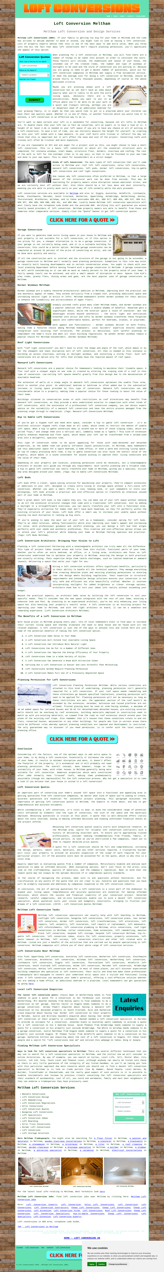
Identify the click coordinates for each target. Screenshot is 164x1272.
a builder (113, 1147)
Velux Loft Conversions (99, 1205)
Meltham (74, 193)
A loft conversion (51, 628)
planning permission (110, 47)
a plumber (140, 1147)
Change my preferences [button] (118, 1264)
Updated (50, 1247)
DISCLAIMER (140, 16)
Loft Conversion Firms (67, 1211)
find (26, 957)
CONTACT (130, 16)
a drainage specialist (78, 1147)
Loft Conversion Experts (41, 1205)
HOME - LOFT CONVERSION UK (82, 1238)
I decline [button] (101, 1264)
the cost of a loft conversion (93, 1037)
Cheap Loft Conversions (85, 1208)
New (43, 1247)
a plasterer (105, 1141)
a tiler (100, 1144)
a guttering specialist (48, 1150)
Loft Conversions (93, 1211)
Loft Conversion (71, 1205)
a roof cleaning (132, 1144)
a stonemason (37, 1144)
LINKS (115, 16)
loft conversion (135, 41)
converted (86, 125)
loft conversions (81, 176)
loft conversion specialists (66, 915)
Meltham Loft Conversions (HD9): (37, 38)
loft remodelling (125, 930)
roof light (31, 348)
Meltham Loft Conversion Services (46, 1087)
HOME (108, 16)
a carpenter (87, 1150)
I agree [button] (91, 1264)
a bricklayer (70, 1144)
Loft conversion (27, 193)
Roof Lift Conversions (118, 1211)
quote (29, 873)
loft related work (130, 939)
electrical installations (127, 1150)
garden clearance (39, 1147)
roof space (112, 691)
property (33, 44)
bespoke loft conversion (110, 933)
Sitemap (20, 1247)
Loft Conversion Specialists (52, 1214)
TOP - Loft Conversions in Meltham (38, 1227)
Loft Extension (42, 1211)
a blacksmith (135, 1141)
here (31, 984)
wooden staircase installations (63, 1141)
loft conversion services (118, 945)
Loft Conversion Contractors (51, 1208)
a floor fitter (103, 1138)
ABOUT (122, 16)
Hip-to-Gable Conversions (88, 1214)
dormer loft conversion (74, 921)
